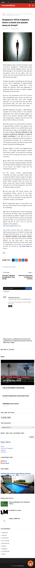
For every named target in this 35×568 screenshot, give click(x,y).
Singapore (4, 549)
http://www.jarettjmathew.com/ (12, 226)
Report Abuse (6, 442)
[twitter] (33, 1)
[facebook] (29, 1)
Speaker (3, 450)
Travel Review (5, 551)
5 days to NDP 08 (14, 518)
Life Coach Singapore (7, 448)
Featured (4, 535)
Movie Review (5, 543)
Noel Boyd (6, 463)
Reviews (4, 546)
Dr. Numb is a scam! (15, 510)
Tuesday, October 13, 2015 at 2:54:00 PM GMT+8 (20, 299)
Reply (10, 306)
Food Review (5, 538)
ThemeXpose (20, 566)
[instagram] (31, 1)
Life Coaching (5, 540)
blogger (28, 288)
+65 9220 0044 (24, 246)
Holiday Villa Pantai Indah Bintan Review (16, 474)
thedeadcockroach (13, 297)
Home (3, 14)
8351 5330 (20, 222)
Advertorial (5, 532)
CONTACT (4, 452)
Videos (3, 554)
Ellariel (5, 461)
